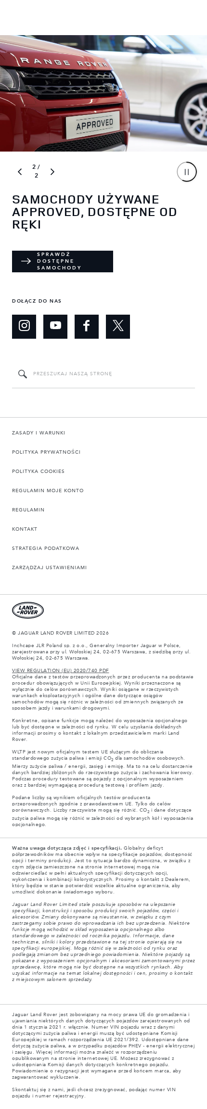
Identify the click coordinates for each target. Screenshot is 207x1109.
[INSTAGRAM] (24, 327)
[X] (118, 327)
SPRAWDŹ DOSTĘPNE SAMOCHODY (59, 261)
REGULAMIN (28, 510)
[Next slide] (52, 172)
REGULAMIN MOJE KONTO (48, 491)
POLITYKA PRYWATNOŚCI (46, 452)
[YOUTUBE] (55, 327)
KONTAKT (25, 529)
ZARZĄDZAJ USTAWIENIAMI (49, 568)
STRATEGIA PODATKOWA (45, 548)
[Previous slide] (20, 172)
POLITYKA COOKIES (38, 471)
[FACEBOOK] (87, 327)
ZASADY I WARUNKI (38, 433)
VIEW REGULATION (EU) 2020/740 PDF (60, 670)
